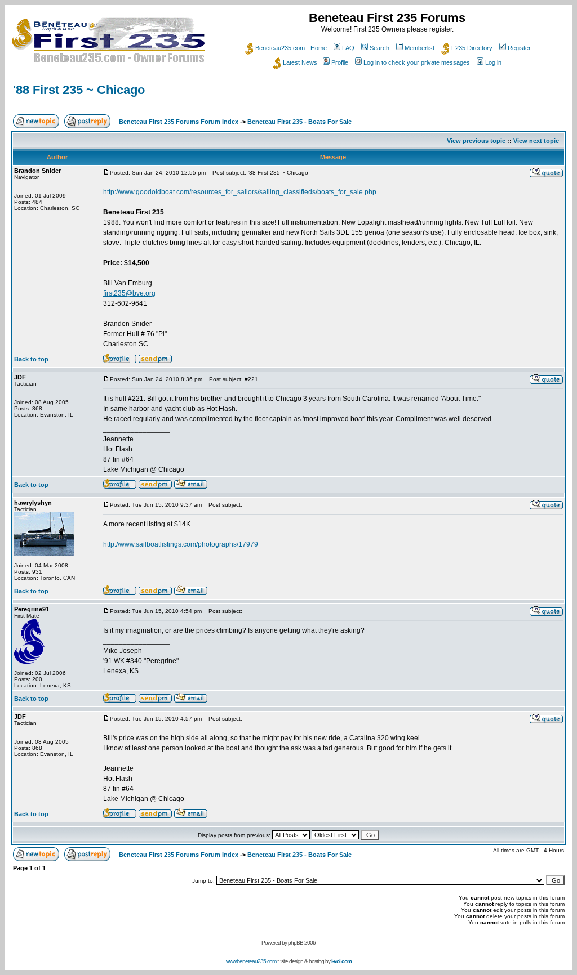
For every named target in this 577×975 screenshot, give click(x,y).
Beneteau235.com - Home (291, 47)
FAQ (348, 47)
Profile (339, 62)
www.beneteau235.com (251, 961)
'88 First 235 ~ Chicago (79, 90)
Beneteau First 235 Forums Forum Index (178, 121)
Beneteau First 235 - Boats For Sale (299, 121)
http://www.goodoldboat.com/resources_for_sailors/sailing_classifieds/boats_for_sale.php (239, 192)
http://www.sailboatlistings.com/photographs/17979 (180, 544)
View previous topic (476, 140)
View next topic (536, 140)
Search (379, 47)
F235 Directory (471, 47)
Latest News (300, 62)
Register (519, 47)
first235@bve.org (129, 293)
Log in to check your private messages (416, 62)
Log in (493, 62)
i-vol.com (341, 961)
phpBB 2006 (302, 943)
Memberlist (419, 47)
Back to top (31, 359)
